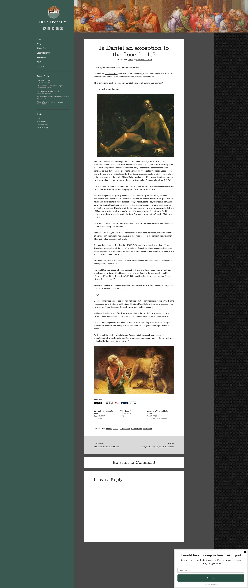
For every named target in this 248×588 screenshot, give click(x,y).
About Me (41, 48)
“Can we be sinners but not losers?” (150, 245)
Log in (39, 118)
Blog (39, 43)
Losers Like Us (43, 52)
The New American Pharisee (106, 446)
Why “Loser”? (125, 411)
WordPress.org (42, 128)
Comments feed (42, 124)
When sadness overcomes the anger (50, 86)
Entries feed (41, 121)
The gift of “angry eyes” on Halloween (157, 446)
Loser (115, 428)
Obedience (125, 428)
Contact (40, 66)
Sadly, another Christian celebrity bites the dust (53, 97)
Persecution (136, 428)
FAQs (39, 62)
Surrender (147, 428)
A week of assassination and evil (48, 91)
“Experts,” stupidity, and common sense (50, 102)
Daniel (130, 59)
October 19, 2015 (144, 59)
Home (39, 39)
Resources (41, 57)
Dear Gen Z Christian (44, 80)
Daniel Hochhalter (53, 22)
